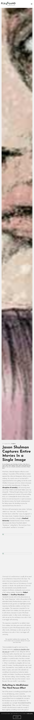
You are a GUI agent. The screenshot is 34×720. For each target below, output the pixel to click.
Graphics (13, 443)
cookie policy (29, 713)
